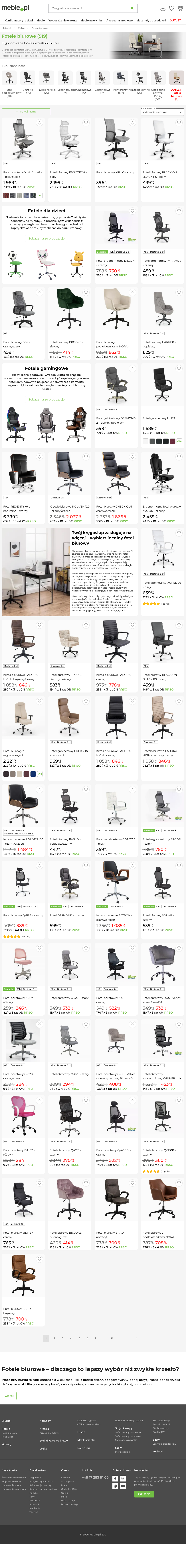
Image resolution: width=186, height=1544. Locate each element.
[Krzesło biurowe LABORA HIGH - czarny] (116, 717)
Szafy (156, 1439)
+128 (179, 441)
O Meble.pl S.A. (69, 1489)
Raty (32, 1496)
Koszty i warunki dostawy (43, 1489)
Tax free (33, 1512)
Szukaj (132, 8)
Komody (45, 1420)
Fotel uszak (8, 1436)
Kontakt (65, 1477)
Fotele (6, 1428)
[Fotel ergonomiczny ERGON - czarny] (116, 227)
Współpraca (67, 1481)
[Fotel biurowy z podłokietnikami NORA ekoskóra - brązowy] (162, 1199)
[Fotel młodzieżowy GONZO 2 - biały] (116, 805)
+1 (40, 195)
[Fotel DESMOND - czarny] (69, 882)
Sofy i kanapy (124, 1428)
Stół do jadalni (122, 1451)
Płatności (34, 1500)
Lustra (81, 1432)
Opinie (64, 1492)
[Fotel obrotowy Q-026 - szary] (69, 1040)
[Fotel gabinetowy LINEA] (162, 384)
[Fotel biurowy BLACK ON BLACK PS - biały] (162, 139)
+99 (40, 774)
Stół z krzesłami (161, 1424)
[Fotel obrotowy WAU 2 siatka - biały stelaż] (23, 139)
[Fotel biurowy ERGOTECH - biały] (69, 139)
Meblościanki (86, 1440)
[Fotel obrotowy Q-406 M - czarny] (116, 1116)
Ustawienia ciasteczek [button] (14, 1489)
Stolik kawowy (161, 1428)
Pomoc (33, 1492)
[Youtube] (123, 1486)
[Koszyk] (181, 8)
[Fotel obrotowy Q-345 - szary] (69, 964)
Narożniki (83, 1448)
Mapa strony (68, 1500)
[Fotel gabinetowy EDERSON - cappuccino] (69, 717)
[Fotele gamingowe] (46, 425)
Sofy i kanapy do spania (128, 1436)
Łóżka (43, 1448)
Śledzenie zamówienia (14, 1477)
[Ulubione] (171, 8)
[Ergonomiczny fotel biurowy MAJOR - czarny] (162, 473)
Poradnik (34, 1504)
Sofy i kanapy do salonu (128, 1432)
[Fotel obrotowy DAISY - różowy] (23, 1116)
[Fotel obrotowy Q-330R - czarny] (162, 1116)
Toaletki (158, 1451)
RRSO (31, 187)
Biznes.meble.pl (69, 1504)
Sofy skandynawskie (126, 1440)
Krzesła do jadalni (49, 1433)
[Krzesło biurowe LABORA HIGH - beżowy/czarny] (162, 717)
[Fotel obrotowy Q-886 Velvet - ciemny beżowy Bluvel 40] (116, 1040)
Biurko (6, 1420)
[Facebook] (115, 1478)
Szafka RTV (159, 1432)
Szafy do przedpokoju (164, 1443)
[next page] (136, 1338)
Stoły (118, 1447)
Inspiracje (34, 1508)
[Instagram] (123, 1478)
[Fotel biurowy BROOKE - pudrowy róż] (69, 1199)
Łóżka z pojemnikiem (88, 1424)
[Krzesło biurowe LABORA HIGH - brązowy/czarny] (23, 641)
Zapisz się (144, 1494)
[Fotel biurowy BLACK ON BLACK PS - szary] (162, 641)
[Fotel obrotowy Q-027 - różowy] (23, 964)
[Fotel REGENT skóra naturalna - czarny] (23, 473)
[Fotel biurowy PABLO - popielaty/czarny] (69, 805)
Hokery (6, 1444)
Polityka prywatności (40, 1481)
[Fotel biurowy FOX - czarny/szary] (23, 308)
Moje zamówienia (11, 1481)
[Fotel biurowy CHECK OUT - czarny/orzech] (116, 473)
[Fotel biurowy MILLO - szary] (116, 139)
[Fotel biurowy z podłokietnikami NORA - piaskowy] (116, 308)
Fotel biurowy (9, 1433)
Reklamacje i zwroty (40, 1485)
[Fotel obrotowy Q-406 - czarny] (116, 964)
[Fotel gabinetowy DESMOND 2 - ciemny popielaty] (116, 384)
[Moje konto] (162, 8)
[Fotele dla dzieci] (46, 264)
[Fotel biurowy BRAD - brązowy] (23, 1275)
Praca (64, 1485)
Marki (64, 1496)
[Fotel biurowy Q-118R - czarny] (23, 882)
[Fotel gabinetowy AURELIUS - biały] (162, 549)
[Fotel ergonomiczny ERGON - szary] (162, 805)
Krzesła (44, 1428)
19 (112, 1338)
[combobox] (162, 112)
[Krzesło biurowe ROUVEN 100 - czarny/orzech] (23, 805)
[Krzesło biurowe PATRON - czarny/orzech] (116, 882)
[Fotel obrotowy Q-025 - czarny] (69, 1116)
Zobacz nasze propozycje (47, 238)
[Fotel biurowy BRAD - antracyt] (116, 1199)
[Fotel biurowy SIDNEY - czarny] (23, 1199)
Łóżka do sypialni (86, 1420)
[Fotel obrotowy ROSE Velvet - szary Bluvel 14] (162, 964)
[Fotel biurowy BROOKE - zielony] (69, 308)
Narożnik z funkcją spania (129, 1420)
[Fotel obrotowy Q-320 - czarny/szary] (23, 1040)
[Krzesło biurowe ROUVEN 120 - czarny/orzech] (69, 473)
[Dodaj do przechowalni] (39, 122)
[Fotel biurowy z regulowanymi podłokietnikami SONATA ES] (23, 717)
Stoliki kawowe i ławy (54, 1440)
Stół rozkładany (161, 1420)
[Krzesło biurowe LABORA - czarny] (116, 641)
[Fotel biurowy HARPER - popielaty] (162, 308)
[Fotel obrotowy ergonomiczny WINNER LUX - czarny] (162, 1040)
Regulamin (35, 1477)
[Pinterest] (115, 1486)
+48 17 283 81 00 (95, 1477)
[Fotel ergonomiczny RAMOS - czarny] (162, 227)
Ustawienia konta (11, 1485)
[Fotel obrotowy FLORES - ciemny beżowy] (69, 641)
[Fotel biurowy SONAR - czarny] (162, 882)
